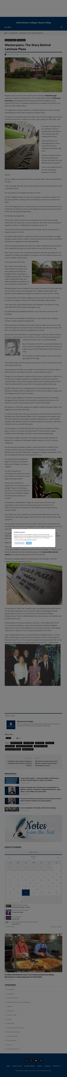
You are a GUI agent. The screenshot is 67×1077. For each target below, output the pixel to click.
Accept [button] (29, 543)
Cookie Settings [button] (19, 543)
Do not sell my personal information (25, 540)
